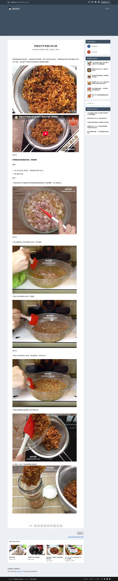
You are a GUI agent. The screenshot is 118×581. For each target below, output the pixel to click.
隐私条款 (91, 579)
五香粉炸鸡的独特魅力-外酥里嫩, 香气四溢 (100, 76)
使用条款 (97, 579)
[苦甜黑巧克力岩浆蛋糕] (36, 550)
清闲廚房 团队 (44, 49)
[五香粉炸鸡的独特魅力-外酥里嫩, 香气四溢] (89, 77)
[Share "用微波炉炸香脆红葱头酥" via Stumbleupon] (54, 525)
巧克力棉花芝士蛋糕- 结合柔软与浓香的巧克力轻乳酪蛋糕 (100, 63)
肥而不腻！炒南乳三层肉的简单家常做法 (54, 558)
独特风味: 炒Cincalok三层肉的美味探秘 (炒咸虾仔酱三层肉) (100, 82)
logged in (20, 571)
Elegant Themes (18, 579)
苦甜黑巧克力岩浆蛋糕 (33, 557)
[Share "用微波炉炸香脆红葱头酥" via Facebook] (35, 525)
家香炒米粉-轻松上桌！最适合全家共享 (100, 69)
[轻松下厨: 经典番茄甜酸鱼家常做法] (89, 96)
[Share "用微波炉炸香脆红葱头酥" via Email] (57, 525)
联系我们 (86, 579)
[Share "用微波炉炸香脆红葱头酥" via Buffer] (51, 525)
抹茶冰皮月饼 (20, 2)
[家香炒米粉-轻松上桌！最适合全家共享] (89, 70)
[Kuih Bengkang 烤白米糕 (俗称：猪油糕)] (73, 550)
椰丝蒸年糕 (12, 557)
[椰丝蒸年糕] (17, 550)
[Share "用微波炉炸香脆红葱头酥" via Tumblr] (41, 525)
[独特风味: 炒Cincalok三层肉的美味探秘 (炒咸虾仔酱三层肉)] (89, 83)
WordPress (34, 579)
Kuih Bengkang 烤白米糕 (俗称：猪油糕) (73, 558)
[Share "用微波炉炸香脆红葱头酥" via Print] (61, 525)
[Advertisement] (59, 24)
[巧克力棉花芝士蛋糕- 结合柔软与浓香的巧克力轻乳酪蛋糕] (89, 64)
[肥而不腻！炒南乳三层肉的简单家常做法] (54, 550)
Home (107, 9)
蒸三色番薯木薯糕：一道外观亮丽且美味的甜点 (100, 89)
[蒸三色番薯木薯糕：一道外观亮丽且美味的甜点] (89, 90)
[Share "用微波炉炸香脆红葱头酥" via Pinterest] (45, 525)
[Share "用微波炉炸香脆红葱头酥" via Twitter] (38, 525)
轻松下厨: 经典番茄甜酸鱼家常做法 (100, 95)
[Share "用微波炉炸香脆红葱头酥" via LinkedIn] (48, 525)
